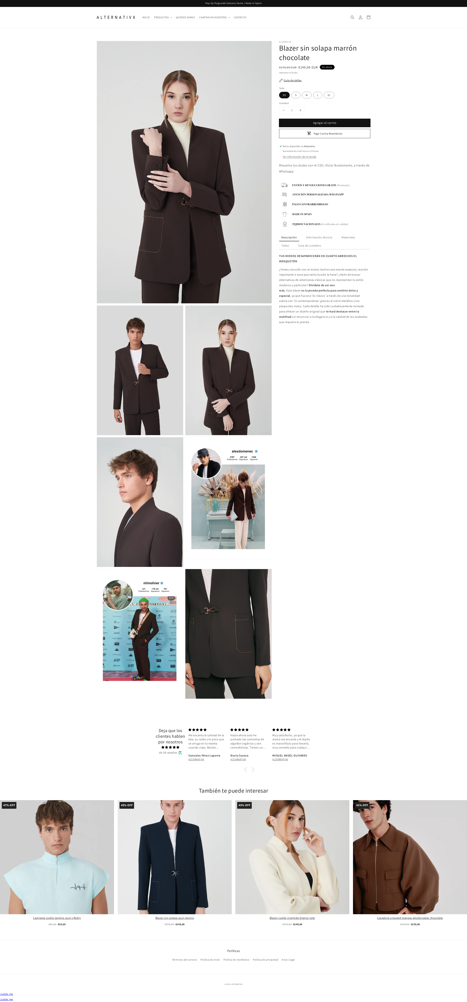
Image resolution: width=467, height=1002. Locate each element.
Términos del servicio (184, 959)
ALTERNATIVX (237, 984)
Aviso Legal (288, 959)
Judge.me (6, 994)
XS (284, 95)
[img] (170, 747)
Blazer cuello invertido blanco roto (292, 918)
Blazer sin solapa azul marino (174, 918)
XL (329, 95)
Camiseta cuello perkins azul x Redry (57, 918)
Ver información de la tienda (299, 156)
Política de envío (210, 959)
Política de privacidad (265, 959)
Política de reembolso (236, 959)
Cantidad (284, 103)
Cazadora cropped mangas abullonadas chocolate (410, 918)
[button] (352, 17)
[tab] (289, 237)
